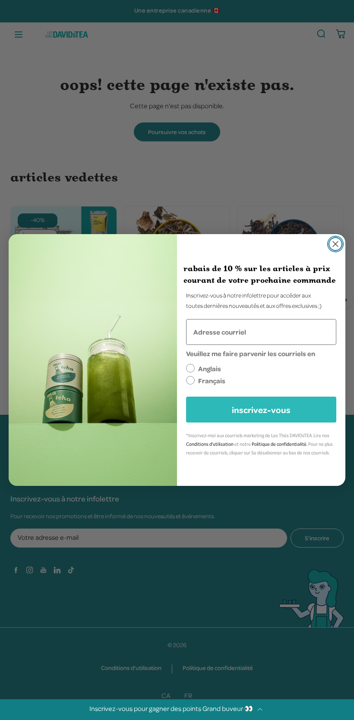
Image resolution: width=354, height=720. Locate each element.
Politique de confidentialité (279, 444)
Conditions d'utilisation (210, 444)
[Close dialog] (335, 244)
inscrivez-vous (261, 409)
